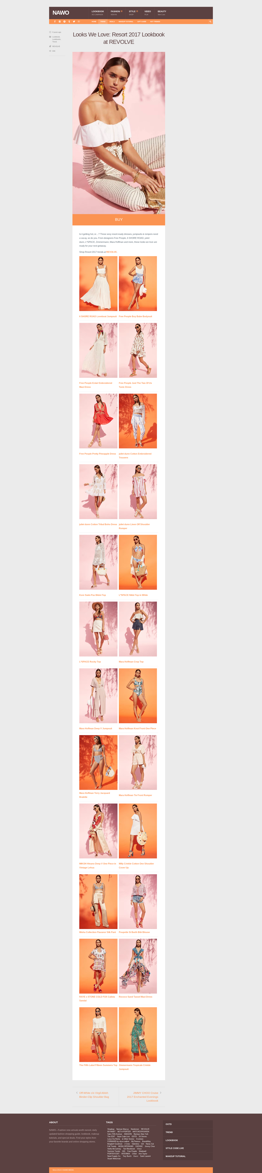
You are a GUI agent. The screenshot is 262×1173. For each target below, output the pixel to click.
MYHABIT (111, 1131)
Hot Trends (155, 21)
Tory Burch (127, 1156)
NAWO (61, 12)
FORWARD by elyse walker (118, 1141)
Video (148, 13)
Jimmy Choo (150, 1146)
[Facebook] (55, 21)
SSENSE (139, 1146)
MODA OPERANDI (125, 1146)
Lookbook (98, 13)
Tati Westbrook (129, 1149)
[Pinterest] (64, 21)
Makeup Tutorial (126, 21)
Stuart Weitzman (114, 1158)
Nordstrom (135, 1129)
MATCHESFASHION (141, 1131)
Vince (139, 1149)
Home (94, 21)
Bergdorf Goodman (114, 1144)
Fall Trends (111, 1146)
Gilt (142, 1144)
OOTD (134, 1136)
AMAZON (128, 1134)
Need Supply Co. (114, 1156)
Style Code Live (123, 1136)
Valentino (135, 1144)
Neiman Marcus (122, 1129)
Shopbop (110, 1129)
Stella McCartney (114, 1149)
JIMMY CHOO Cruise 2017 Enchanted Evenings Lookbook (142, 1096)
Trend (102, 21)
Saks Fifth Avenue (114, 1134)
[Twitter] (74, 21)
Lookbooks (56, 39)
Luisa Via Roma (113, 1139)
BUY (119, 220)
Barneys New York (141, 1134)
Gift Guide (141, 21)
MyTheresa (135, 1141)
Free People (132, 1151)
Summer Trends (113, 1151)
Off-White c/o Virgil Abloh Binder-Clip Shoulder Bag (94, 1094)
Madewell (142, 1151)
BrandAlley (146, 1141)
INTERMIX (125, 1154)
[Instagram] (59, 21)
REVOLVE (56, 46)
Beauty (162, 13)
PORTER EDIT (113, 1154)
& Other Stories (128, 1139)
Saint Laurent (145, 1156)
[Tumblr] (69, 21)
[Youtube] (78, 21)
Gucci (135, 1156)
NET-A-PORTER (124, 1131)
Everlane (139, 1139)
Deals (112, 21)
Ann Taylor (143, 1154)
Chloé (134, 1154)
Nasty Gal (150, 1144)
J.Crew (127, 1144)
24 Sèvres (143, 1136)
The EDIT (111, 1136)
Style (132, 13)
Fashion (115, 13)
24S (123, 1151)
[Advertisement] (192, 80)
